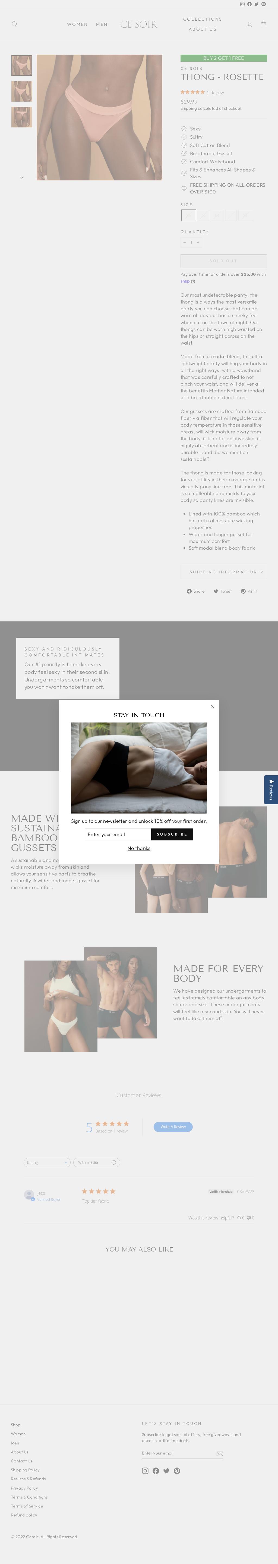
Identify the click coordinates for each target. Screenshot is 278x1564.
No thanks (139, 848)
